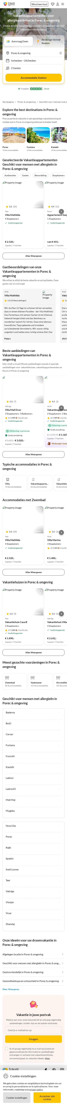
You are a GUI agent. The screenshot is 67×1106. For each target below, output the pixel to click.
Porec (5, 147)
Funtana (31, 147)
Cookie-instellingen (16, 1097)
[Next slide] (61, 211)
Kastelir (55, 147)
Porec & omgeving (26, 102)
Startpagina (8, 102)
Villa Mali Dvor (13, 409)
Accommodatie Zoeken (33, 77)
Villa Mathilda (12, 214)
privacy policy (36, 1089)
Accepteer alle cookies (47, 1098)
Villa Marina (53, 539)
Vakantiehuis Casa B (16, 621)
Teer (6, 292)
